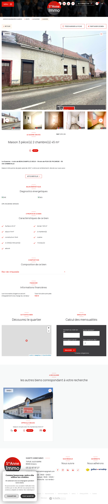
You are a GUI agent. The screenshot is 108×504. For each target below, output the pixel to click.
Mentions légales (63, 494)
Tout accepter (28, 496)
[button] (101, 120)
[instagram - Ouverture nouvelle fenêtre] (62, 470)
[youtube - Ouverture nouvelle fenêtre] (68, 3)
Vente (27, 19)
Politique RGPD (84, 494)
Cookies (94, 493)
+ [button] (48, 328)
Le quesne (36, 19)
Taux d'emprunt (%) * (90, 340)
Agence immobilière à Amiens (12, 19)
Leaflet (31, 355)
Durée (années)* (88, 330)
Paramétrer (11, 496)
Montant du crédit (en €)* (70, 331)
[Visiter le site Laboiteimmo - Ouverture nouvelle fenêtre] (57, 498)
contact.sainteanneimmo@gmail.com (40, 471)
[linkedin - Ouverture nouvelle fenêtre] (64, 3)
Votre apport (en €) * (70, 340)
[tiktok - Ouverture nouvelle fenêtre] (73, 3)
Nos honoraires (49, 494)
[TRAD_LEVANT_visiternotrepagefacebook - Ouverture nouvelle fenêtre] (57, 470)
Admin (74, 494)
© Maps (37, 355)
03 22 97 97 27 (32, 467)
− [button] (48, 331)
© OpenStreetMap (46, 355)
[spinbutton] (91, 343)
